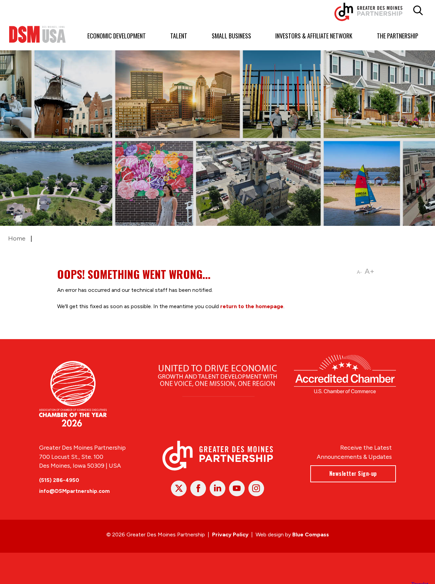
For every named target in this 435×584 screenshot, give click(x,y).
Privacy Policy (230, 534)
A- (359, 272)
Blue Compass (310, 534)
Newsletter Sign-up (353, 473)
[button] (418, 10)
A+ (370, 271)
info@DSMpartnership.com (74, 491)
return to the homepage (251, 306)
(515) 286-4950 (59, 480)
